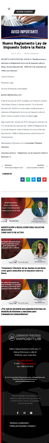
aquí (35, 116)
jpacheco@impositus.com (11, 95)
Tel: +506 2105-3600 (25, 360)
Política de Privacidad (18, 426)
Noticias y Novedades (31, 53)
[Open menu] (9, 9)
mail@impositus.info (28, 363)
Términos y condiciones (19, 423)
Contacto (31, 426)
